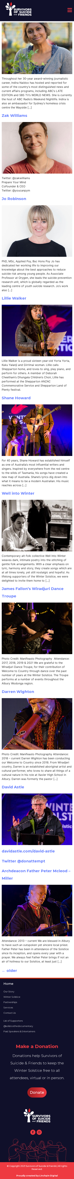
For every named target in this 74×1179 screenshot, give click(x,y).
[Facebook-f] (32, 1132)
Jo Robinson (14, 198)
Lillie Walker (14, 298)
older (9, 970)
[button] (37, 1092)
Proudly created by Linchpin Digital (37, 1175)
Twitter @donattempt (23, 861)
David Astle (13, 787)
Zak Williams (14, 115)
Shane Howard (16, 398)
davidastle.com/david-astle (28, 851)
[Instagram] (39, 1132)
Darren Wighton (18, 691)
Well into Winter (18, 493)
